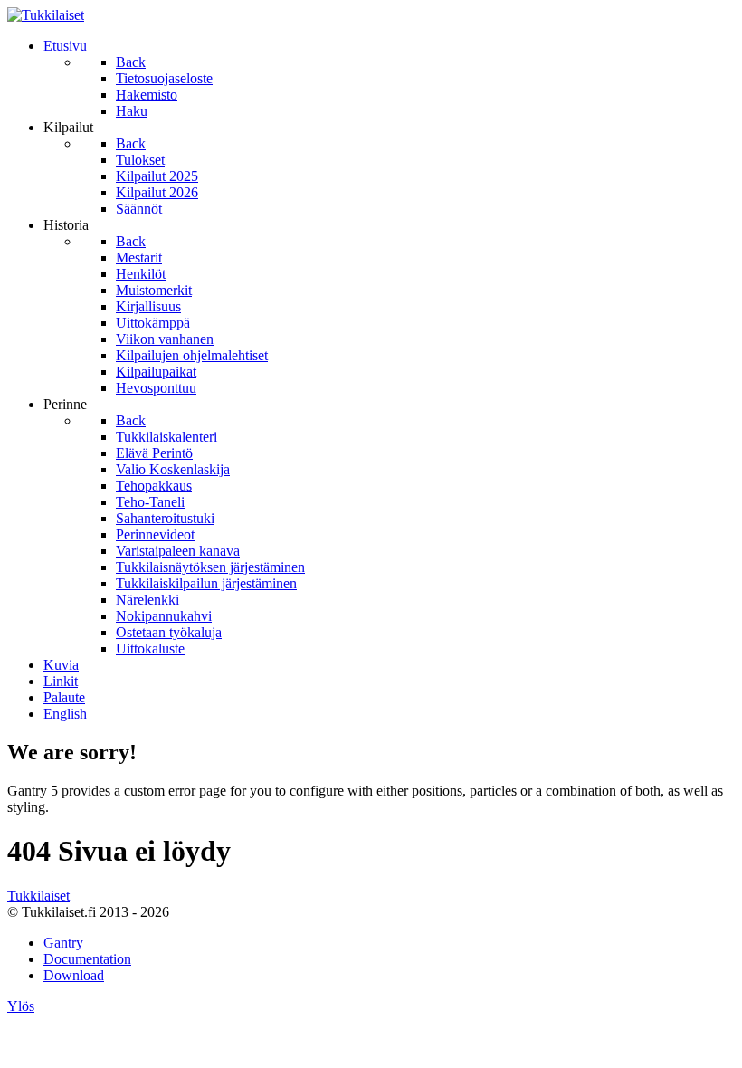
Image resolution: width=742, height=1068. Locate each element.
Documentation (87, 959)
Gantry (63, 942)
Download (73, 975)
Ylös (20, 1006)
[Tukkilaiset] (45, 15)
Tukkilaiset (38, 895)
